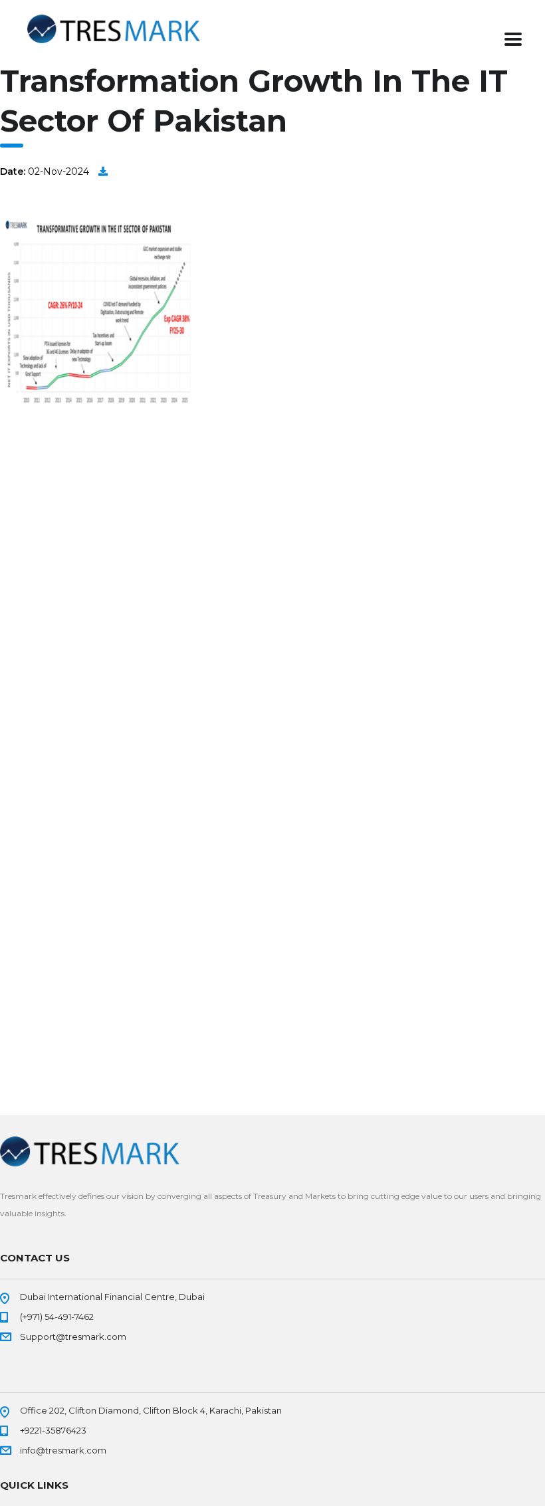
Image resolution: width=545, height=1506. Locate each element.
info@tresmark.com (63, 1450)
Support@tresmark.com (73, 1336)
